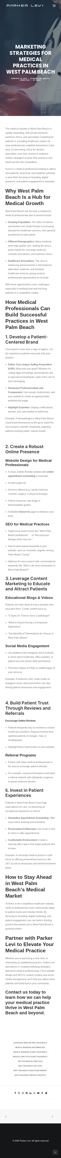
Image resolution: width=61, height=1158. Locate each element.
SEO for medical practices (30, 1061)
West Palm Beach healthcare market (30, 1070)
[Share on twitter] (19, 1093)
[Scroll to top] (55, 1152)
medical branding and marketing (30, 1047)
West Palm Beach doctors (30, 1066)
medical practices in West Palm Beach (30, 1057)
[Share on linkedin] (30, 1093)
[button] (54, 5)
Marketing (37, 78)
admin (38, 80)
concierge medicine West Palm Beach (30, 1043)
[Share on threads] (23, 1093)
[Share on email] (46, 1093)
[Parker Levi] (25, 6)
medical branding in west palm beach (30, 1052)
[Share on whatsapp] (34, 1093)
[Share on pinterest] (26, 1093)
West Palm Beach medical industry (30, 1075)
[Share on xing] (42, 1093)
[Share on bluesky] (38, 1093)
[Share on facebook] (15, 1093)
